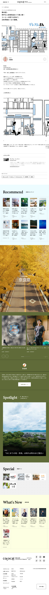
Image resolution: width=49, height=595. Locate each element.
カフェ (12, 176)
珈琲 (32, 176)
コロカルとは (6, 569)
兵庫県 (26, 176)
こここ (21, 579)
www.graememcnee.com (14, 166)
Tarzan (21, 573)
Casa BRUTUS (13, 574)
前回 (4, 76)
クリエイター (19, 176)
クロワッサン (14, 576)
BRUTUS (13, 571)
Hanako (13, 581)
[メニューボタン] (45, 2)
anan (12, 568)
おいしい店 (5, 176)
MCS (21, 581)
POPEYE (22, 568)
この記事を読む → (7, 92)
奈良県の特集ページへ (24, 384)
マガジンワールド (6, 588)
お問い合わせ (6, 571)
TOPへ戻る (41, 586)
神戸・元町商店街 (10, 72)
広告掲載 (5, 574)
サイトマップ (6, 583)
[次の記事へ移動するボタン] (6, 356)
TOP (3, 7)
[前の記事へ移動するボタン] (3, 356)
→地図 (25, 146)
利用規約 (5, 580)
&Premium (22, 571)
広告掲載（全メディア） (14, 587)
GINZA (12, 579)
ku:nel (21, 576)
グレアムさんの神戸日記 (9, 10)
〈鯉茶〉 (8, 144)
